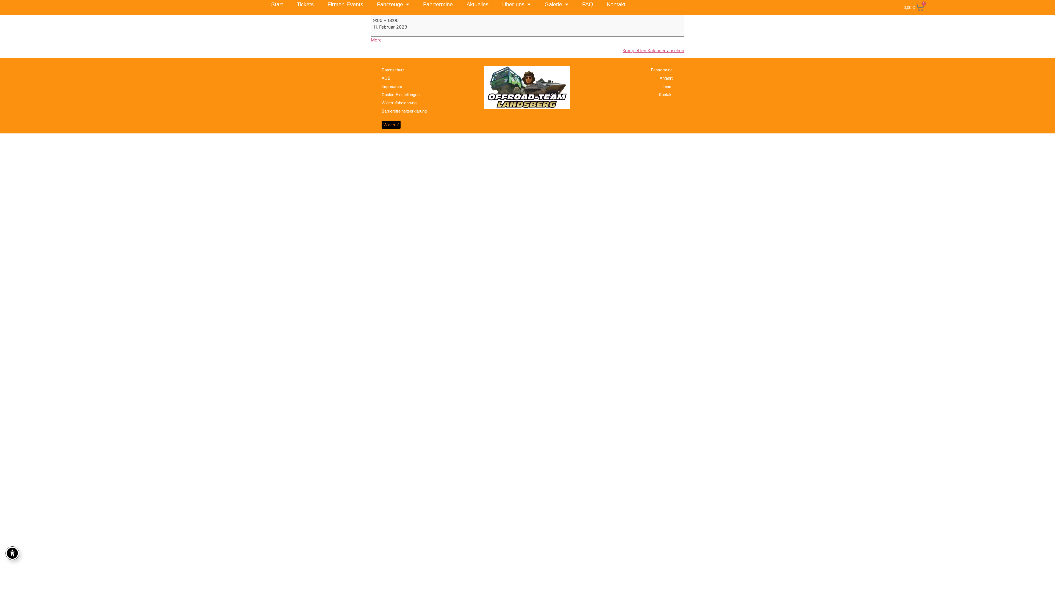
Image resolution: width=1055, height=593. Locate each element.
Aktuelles (477, 4)
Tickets (305, 4)
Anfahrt (666, 78)
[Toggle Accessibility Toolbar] (12, 553)
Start (277, 4)
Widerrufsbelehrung (399, 102)
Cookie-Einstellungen (401, 94)
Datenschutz (393, 70)
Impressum (392, 86)
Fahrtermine (438, 4)
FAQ (587, 4)
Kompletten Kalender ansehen (653, 50)
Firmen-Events (345, 4)
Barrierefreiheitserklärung (404, 111)
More (376, 40)
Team (668, 86)
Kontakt (616, 4)
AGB (386, 78)
